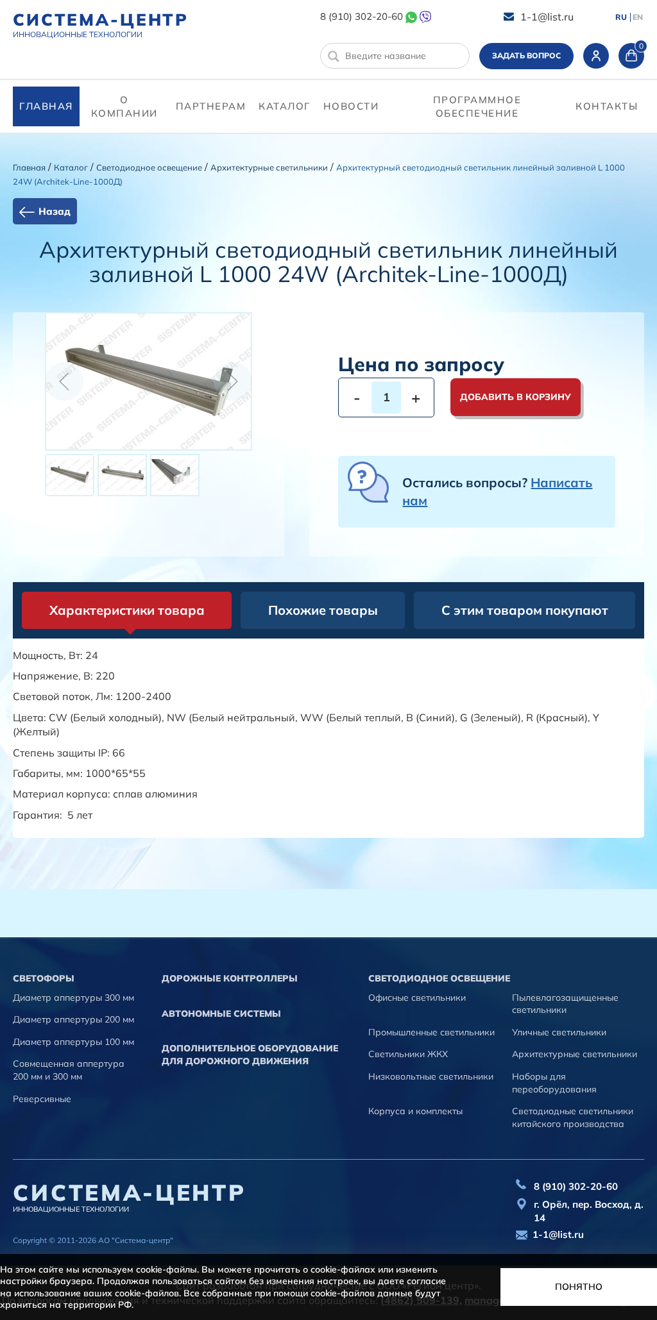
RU (621, 17)
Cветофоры (43, 978)
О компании (124, 106)
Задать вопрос (526, 55)
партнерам (211, 106)
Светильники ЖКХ (408, 1054)
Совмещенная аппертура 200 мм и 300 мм (68, 1070)
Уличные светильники (559, 1032)
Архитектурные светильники (269, 167)
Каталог (285, 106)
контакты (607, 106)
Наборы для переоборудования (554, 1083)
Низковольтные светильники (430, 1076)
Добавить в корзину (515, 397)
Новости (351, 106)
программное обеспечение (477, 106)
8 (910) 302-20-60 (361, 16)
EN (638, 17)
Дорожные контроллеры (230, 978)
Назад (54, 211)
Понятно (578, 1286)
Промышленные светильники (431, 1032)
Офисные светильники (417, 997)
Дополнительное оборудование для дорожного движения (250, 1054)
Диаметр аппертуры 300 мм (73, 997)
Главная (46, 106)
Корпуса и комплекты (415, 1111)
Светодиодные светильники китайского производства (572, 1117)
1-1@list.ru (547, 16)
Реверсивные (42, 1099)
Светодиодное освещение (149, 167)
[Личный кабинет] (596, 56)
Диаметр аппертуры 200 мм (73, 1019)
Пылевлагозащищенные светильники (565, 1004)
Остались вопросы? (497, 491)
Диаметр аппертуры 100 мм (73, 1042)
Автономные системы (221, 1013)
